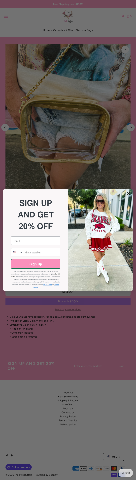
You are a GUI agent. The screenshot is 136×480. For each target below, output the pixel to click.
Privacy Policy (47, 284)
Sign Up (36, 263)
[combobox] (17, 252)
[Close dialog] (128, 193)
